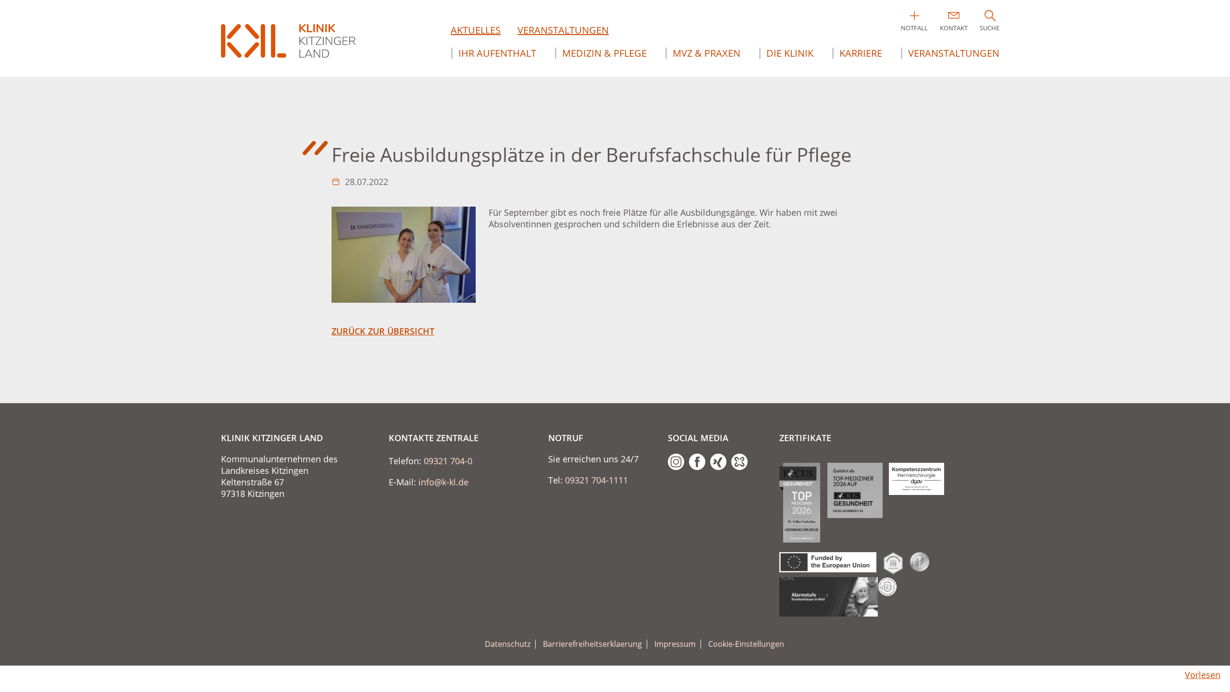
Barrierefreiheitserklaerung (592, 644)
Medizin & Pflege (604, 53)
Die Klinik (789, 53)
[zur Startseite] (288, 41)
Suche (989, 28)
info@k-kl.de (443, 482)
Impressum (675, 644)
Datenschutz (507, 644)
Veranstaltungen (563, 30)
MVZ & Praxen (706, 53)
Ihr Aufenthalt (497, 53)
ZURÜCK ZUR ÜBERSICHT (383, 331)
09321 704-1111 (596, 480)
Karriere (860, 53)
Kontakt (954, 28)
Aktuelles (476, 30)
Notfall (914, 28)
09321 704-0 (448, 461)
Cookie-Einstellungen (746, 644)
